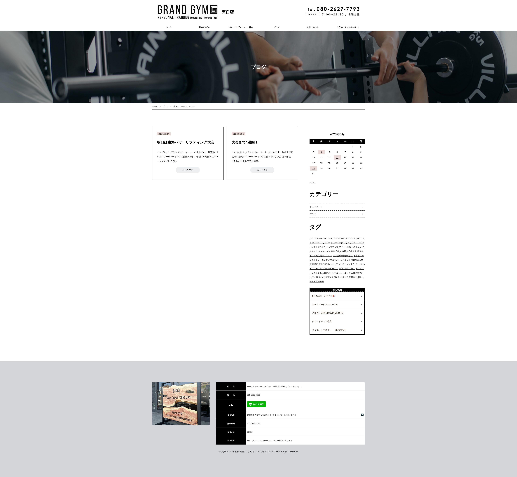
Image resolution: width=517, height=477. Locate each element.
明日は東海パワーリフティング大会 (185, 142)
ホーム (169, 27)
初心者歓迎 (352, 251)
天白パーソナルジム (319, 268)
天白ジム (331, 264)
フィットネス (345, 246)
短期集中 (353, 277)
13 (337, 157)
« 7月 (312, 182)
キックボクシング (324, 238)
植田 (327, 277)
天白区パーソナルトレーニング (336, 272)
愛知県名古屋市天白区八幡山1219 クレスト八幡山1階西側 (271, 415)
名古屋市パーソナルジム (339, 259)
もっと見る (187, 169)
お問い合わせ (312, 27)
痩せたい (338, 277)
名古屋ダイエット (324, 255)
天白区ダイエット (347, 268)
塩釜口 (315, 264)
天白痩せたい (318, 277)
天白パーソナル (358, 264)
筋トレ (361, 277)
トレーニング (337, 242)
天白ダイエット (343, 264)
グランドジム (339, 238)
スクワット (350, 238)
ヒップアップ (332, 246)
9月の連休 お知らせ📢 (324, 295)
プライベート (316, 206)
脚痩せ (321, 281)
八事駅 (343, 251)
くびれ (313, 238)
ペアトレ (356, 246)
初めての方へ (204, 27)
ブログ (276, 27)
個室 (333, 251)
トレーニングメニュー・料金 (240, 27)
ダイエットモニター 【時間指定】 (329, 329)
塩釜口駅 (323, 264)
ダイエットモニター (321, 242)
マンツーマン (324, 251)
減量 (331, 277)
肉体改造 (314, 281)
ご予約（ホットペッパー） (348, 27)
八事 (337, 251)
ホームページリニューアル (325, 304)
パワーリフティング (352, 242)
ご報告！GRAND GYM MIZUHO (327, 312)
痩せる (346, 277)
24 (313, 168)
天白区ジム (333, 268)
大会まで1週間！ (245, 142)
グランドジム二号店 (322, 321)
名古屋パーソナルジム (343, 255)
